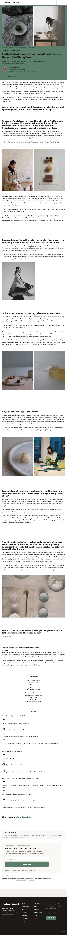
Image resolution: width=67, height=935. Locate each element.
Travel (23, 909)
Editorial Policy (38, 912)
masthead (31, 880)
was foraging (33, 246)
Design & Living (26, 906)
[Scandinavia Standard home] (11, 2)
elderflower (49, 561)
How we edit (35, 71)
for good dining (24, 142)
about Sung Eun (23, 817)
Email (14, 76)
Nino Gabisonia (14, 67)
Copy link (8, 76)
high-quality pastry (38, 142)
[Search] (58, 2)
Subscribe (51, 917)
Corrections (37, 915)
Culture (24, 912)
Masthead (36, 909)
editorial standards (21, 880)
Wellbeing (24, 915)
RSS (55, 924)
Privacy (62, 931)
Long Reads (25, 918)
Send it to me (27, 864)
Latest (23, 921)
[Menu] (63, 2)
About (35, 906)
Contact (36, 918)
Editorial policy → (21, 837)
